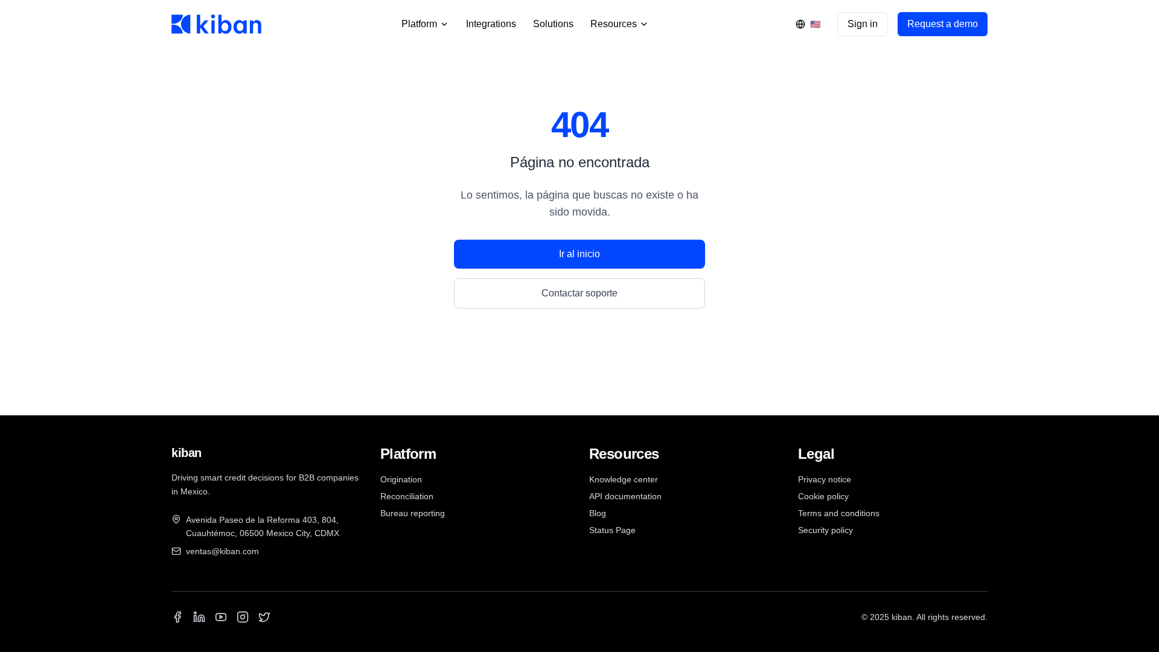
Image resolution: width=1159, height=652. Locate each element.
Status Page (612, 530)
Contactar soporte (579, 293)
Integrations (491, 24)
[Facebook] (177, 617)
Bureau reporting (412, 513)
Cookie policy (823, 496)
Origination (401, 479)
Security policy (825, 530)
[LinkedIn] (199, 617)
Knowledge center (623, 479)
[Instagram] (243, 617)
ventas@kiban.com (222, 551)
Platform (419, 24)
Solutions (553, 24)
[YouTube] (221, 617)
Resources (613, 24)
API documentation (625, 496)
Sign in (863, 24)
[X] (264, 617)
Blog (597, 513)
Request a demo (942, 24)
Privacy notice (824, 479)
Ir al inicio (579, 254)
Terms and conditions (839, 513)
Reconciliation (406, 496)
